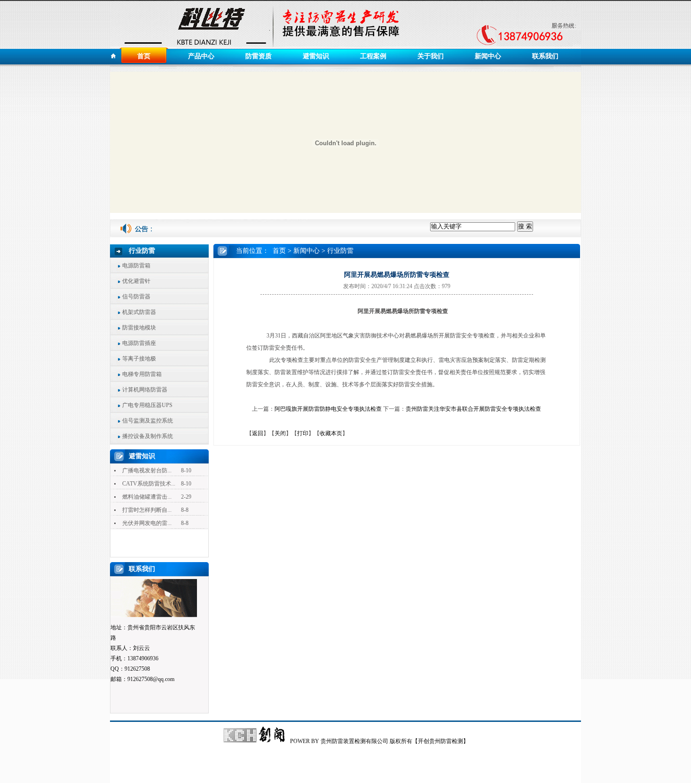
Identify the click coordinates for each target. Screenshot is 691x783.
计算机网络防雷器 (144, 389)
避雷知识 (316, 56)
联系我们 (545, 56)
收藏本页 (331, 433)
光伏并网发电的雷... (147, 523)
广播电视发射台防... (147, 470)
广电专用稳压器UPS (147, 405)
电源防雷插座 (139, 343)
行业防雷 (340, 250)
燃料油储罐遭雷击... (147, 496)
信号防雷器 (136, 296)
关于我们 (430, 56)
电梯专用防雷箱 (142, 374)
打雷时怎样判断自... (147, 510)
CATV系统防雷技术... (148, 483)
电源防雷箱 (136, 265)
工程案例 (373, 56)
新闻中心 (488, 56)
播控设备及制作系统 (147, 436)
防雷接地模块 (139, 327)
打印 (302, 433)
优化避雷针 (136, 281)
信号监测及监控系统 (147, 420)
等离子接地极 (139, 358)
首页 (143, 56)
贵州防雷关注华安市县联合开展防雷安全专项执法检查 (473, 409)
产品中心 (201, 56)
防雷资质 (258, 56)
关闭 (280, 433)
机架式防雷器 (139, 312)
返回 (257, 433)
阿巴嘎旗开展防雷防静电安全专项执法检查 (328, 409)
